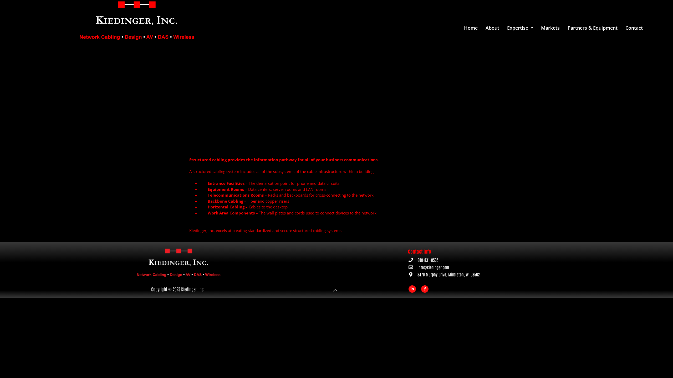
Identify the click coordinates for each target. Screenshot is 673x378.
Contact (634, 28)
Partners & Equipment (593, 28)
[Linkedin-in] (412, 289)
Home (471, 28)
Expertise (517, 28)
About (492, 28)
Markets (550, 28)
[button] (520, 28)
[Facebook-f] (425, 289)
